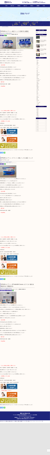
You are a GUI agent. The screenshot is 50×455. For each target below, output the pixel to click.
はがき (37, 81)
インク (3, 35)
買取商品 (19, 5)
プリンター (6, 290)
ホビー (37, 101)
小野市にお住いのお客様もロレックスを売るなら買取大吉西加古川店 (43, 54)
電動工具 (38, 86)
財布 (37, 64)
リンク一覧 (41, 421)
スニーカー (38, 65)
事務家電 (3, 290)
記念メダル (38, 72)
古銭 (37, 73)
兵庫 (12, 290)
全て (0, 35)
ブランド (38, 67)
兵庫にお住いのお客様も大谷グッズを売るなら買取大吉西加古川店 (43, 49)
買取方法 (31, 5)
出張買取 (18, 421)
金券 (37, 77)
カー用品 (38, 103)
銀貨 (37, 99)
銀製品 (37, 63)
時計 (37, 68)
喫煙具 (37, 85)
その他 (37, 104)
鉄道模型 (38, 78)
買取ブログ (25, 5)
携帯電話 (38, 97)
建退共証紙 (38, 74)
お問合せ (28, 421)
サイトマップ (38, 421)
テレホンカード (39, 79)
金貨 (37, 71)
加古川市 (5, 35)
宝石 (37, 61)
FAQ (26, 421)
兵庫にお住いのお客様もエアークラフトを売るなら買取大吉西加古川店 (43, 41)
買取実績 (9, 421)
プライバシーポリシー (33, 421)
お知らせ (38, 105)
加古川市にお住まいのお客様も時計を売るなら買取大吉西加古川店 (43, 45)
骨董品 (37, 82)
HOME (6, 5)
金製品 (37, 62)
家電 (11, 290)
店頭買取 (16, 421)
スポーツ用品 (38, 102)
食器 (37, 70)
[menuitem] (6, 6)
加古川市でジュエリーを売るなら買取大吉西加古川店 (43, 36)
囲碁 (37, 98)
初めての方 (12, 5)
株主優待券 (38, 80)
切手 (37, 76)
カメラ (37, 69)
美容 (37, 96)
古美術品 (38, 83)
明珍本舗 (38, 100)
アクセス (24, 421)
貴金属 (37, 60)
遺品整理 (21, 421)
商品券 (37, 75)
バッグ (37, 66)
